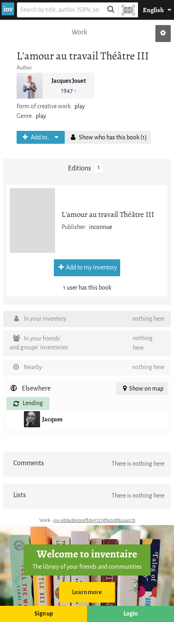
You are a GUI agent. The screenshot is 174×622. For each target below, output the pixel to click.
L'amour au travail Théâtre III (108, 214)
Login (130, 614)
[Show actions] (163, 33)
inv (8, 9)
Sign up (43, 614)
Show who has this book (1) (112, 137)
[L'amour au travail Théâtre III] (32, 220)
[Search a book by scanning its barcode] (128, 9)
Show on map (146, 389)
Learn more (87, 592)
